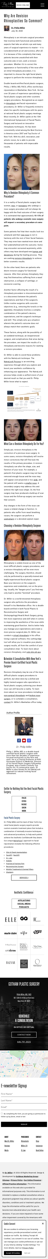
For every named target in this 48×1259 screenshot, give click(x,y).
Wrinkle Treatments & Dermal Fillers (19, 869)
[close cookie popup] (43, 1223)
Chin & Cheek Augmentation (16, 852)
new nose (25, 235)
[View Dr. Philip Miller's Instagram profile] (29, 740)
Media (7, 1150)
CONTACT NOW (24, 1035)
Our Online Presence (32, 1180)
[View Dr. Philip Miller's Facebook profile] (19, 740)
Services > (24, 878)
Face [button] (24, 798)
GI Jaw (23, 1150)
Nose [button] (24, 804)
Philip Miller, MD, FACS (24, 994)
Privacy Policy (17, 1180)
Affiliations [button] (24, 900)
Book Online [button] (23, 5)
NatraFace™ (18, 841)
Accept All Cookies (13, 1253)
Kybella (9, 861)
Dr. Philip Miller (18, 28)
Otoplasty (9, 872)
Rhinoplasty (25, 1141)
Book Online (40, 1150)
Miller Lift (24, 1146)
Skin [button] (24, 807)
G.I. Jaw (9, 858)
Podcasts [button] (24, 907)
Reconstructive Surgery (15, 866)
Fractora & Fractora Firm (15, 864)
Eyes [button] (24, 801)
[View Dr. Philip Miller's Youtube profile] (24, 740)
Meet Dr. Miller (9, 1141)
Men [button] (24, 811)
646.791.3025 (24, 1042)
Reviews (7, 1146)
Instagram (39, 1146)
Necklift (16, 855)
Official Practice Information (14, 1184)
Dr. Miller (9, 1173)
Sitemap (6, 1180)
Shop (37, 1141)
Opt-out (27, 1253)
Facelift (9, 855)
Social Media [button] (24, 904)
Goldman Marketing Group (27, 1176)
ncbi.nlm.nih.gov (33, 652)
